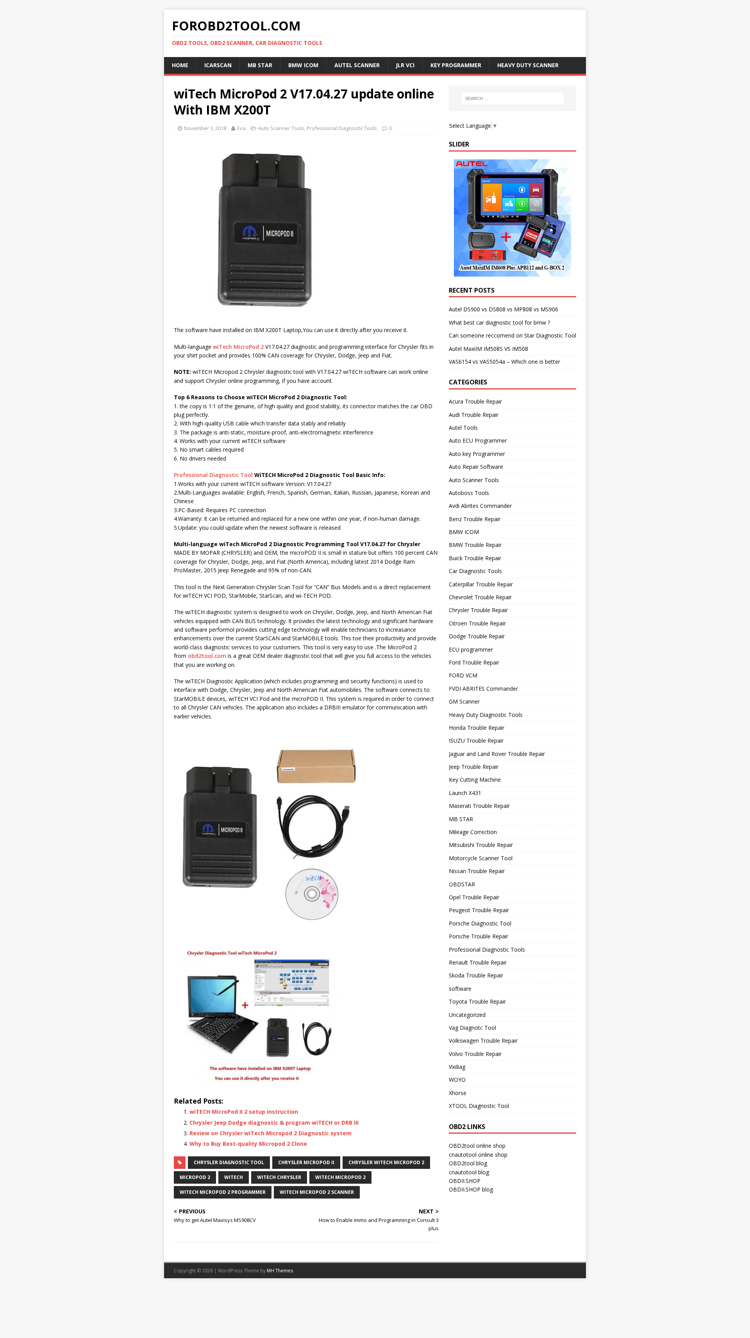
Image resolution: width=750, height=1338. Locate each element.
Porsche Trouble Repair (478, 936)
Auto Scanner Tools (281, 128)
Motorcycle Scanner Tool (480, 858)
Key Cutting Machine (475, 779)
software (460, 988)
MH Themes (280, 1270)
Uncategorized (467, 1014)
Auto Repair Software (476, 466)
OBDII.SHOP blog (471, 1189)
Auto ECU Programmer (478, 440)
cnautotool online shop (478, 1154)
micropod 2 (195, 1177)
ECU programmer (471, 649)
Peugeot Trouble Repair (479, 910)
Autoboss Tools (469, 493)
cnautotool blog (469, 1172)
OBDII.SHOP (464, 1180)
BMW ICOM (303, 65)
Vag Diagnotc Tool (472, 1027)
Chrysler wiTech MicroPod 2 (386, 1162)
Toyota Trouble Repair (477, 1001)
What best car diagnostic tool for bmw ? (499, 322)
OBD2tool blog (468, 1163)
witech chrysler (279, 1177)
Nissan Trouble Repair (477, 871)
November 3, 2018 (205, 128)
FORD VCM (463, 675)
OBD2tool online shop (477, 1145)
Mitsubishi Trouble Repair (481, 845)
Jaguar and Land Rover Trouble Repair (497, 753)
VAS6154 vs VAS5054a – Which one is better (504, 361)
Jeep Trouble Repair (473, 766)
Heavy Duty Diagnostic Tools (486, 714)
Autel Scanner (357, 65)
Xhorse (457, 1093)
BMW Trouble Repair (475, 544)
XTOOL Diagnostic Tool (479, 1105)
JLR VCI (405, 65)
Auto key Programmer (477, 453)
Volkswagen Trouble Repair (483, 1040)
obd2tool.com (207, 655)
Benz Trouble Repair (474, 519)
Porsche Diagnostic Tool (480, 923)
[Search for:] (512, 98)
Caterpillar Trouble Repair (481, 584)
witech (233, 1177)
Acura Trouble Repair (475, 401)
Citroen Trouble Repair (477, 623)
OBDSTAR (462, 884)
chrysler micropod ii (306, 1162)
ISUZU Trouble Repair (476, 740)
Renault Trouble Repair (478, 962)
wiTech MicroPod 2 (238, 346)
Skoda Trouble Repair (476, 975)
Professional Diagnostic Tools (342, 128)
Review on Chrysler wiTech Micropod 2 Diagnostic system (270, 1133)
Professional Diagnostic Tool (213, 475)
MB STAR (461, 819)
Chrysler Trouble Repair (478, 610)
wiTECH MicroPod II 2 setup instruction (243, 1111)
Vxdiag (457, 1066)
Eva (241, 128)
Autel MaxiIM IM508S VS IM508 (488, 348)
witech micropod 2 (340, 1177)
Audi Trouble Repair (473, 414)
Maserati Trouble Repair (479, 805)
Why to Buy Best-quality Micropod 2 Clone (248, 1143)
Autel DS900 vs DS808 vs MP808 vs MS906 (503, 309)
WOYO (457, 1079)
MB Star (260, 65)
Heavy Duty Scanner (528, 65)
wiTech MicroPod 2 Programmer (223, 1192)
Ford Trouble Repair (474, 662)
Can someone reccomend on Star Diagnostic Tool (512, 335)
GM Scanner (464, 701)
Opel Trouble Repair (474, 897)
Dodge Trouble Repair (477, 636)
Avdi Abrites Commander (480, 505)
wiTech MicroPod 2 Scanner (317, 1192)
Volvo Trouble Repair (475, 1054)
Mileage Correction (473, 832)
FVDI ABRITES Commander (483, 688)
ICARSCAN (218, 65)
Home (180, 65)
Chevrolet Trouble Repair (480, 597)
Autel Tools (463, 427)
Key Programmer (455, 65)
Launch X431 (465, 793)
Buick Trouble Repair (475, 558)
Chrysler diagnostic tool (229, 1162)
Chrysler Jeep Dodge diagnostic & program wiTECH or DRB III (274, 1122)
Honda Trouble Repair (476, 727)
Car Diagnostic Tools (475, 571)
